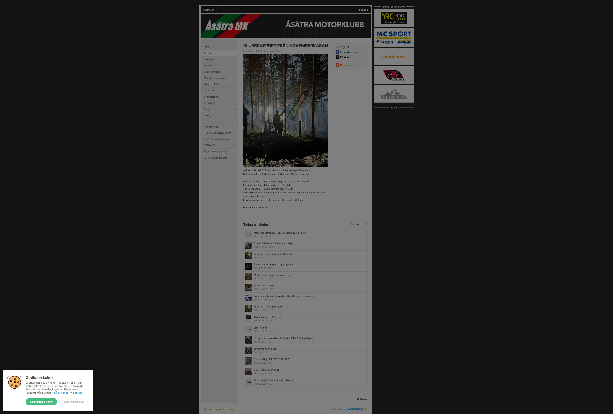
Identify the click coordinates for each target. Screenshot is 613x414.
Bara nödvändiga (73, 401)
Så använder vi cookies (68, 392)
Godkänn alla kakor (41, 401)
